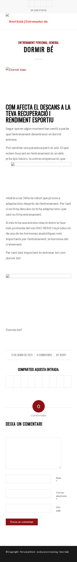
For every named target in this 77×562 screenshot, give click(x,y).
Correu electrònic (61, 496)
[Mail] (49, 3)
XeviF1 (63, 355)
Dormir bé (38, 49)
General (54, 42)
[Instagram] (31, 3)
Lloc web (58, 509)
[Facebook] (43, 3)
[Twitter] (37, 3)
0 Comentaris (44, 355)
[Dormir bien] (38, 84)
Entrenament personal (33, 42)
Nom (58, 480)
